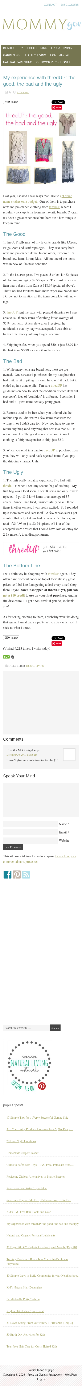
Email (63, 832)
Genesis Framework (50, 1374)
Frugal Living (61, 48)
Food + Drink (37, 48)
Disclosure (70, 4)
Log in (41, 1379)
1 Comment (23, 92)
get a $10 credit (14, 595)
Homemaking (59, 55)
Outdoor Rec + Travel (53, 62)
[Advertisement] (41, 702)
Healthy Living (35, 55)
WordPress (71, 1374)
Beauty (8, 48)
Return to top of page (41, 1370)
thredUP (54, 207)
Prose (31, 1374)
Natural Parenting (17, 62)
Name (63, 824)
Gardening (11, 55)
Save (58, 107)
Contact (50, 4)
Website (64, 840)
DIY (21, 48)
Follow (14, 101)
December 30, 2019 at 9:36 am (22, 754)
